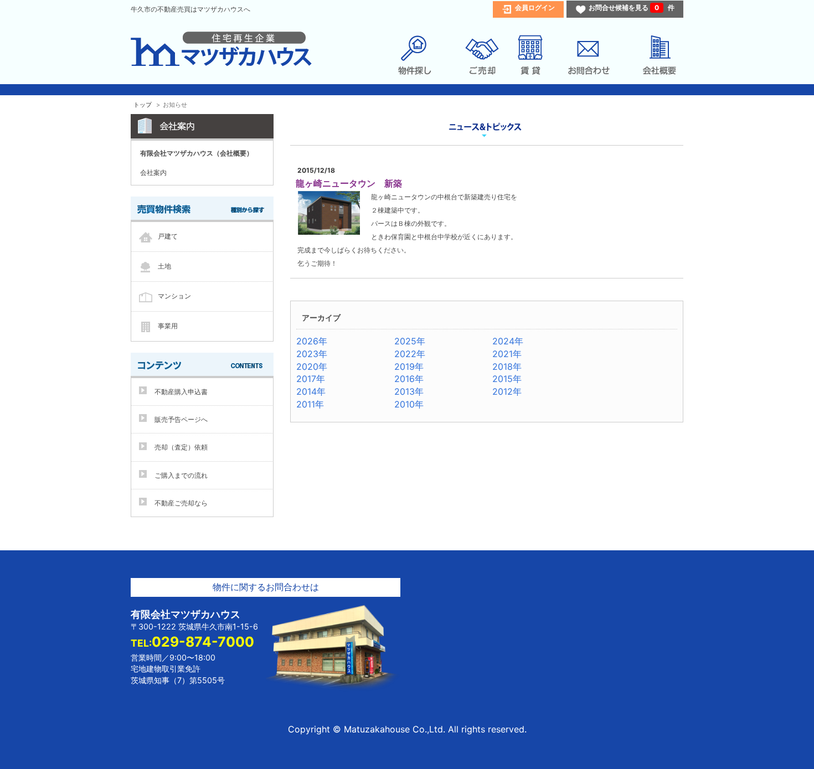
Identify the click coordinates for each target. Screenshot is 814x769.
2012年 (507, 391)
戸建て (168, 236)
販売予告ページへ (181, 419)
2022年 (409, 353)
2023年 (311, 353)
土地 (164, 266)
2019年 (409, 366)
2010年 (409, 404)
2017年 (310, 378)
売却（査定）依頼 (181, 447)
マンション (174, 296)
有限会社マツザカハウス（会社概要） (196, 153)
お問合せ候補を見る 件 (631, 7)
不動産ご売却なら (181, 503)
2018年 (507, 366)
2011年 (310, 404)
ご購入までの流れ (181, 475)
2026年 (311, 341)
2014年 (311, 391)
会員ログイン (535, 7)
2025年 (409, 341)
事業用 (168, 326)
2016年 (409, 378)
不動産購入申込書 (181, 392)
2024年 (507, 341)
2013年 (409, 391)
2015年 (507, 378)
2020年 (311, 366)
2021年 (507, 353)
